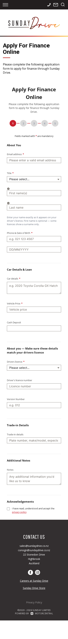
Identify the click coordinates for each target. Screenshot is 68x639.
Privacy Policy (34, 602)
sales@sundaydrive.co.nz (34, 546)
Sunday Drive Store (34, 588)
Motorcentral (44, 613)
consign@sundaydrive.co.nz (34, 550)
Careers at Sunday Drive (34, 580)
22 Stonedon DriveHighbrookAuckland (34, 559)
